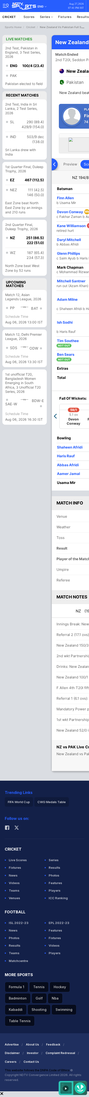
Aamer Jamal (68, 473)
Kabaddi (16, 1010)
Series (45, 17)
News (13, 875)
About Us (32, 1044)
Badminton (18, 998)
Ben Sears (65, 354)
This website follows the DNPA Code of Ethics (37, 1070)
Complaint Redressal (60, 1053)
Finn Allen (65, 198)
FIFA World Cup (19, 802)
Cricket (9, 17)
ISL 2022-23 (18, 923)
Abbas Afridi (68, 465)
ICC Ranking (58, 898)
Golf (39, 998)
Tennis (39, 987)
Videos (14, 883)
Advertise (12, 1044)
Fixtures (65, 17)
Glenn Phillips (68, 253)
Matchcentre (18, 961)
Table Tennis (20, 1021)
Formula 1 (16, 987)
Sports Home (13, 27)
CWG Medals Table (51, 802)
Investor (32, 1053)
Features (55, 883)
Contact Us (31, 1061)
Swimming (64, 1010)
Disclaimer (12, 1053)
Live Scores (18, 860)
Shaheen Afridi (70, 447)
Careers (10, 1061)
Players (55, 890)
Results (54, 867)
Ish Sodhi (65, 322)
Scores (29, 17)
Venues (14, 898)
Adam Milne (67, 299)
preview (70, 164)
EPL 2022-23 (59, 923)
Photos (54, 875)
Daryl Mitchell (69, 239)
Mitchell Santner (71, 281)
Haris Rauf (66, 456)
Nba (55, 998)
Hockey (60, 987)
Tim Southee (68, 341)
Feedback (53, 1044)
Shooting (39, 1010)
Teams (14, 890)
